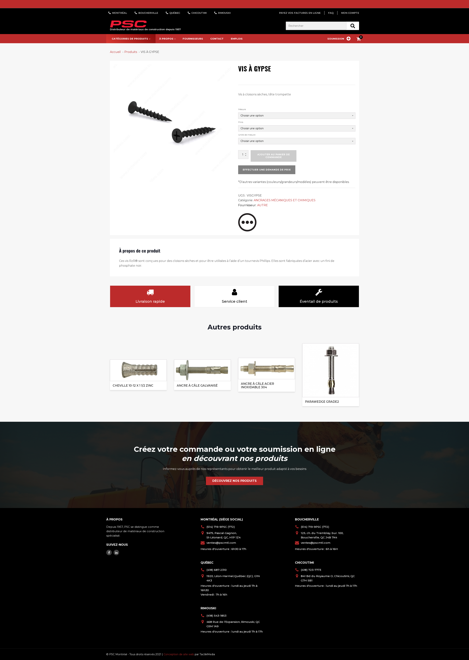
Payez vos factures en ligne (300, 12)
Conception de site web (179, 654)
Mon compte (350, 12)
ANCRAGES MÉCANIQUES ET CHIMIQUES (284, 200)
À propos (166, 38)
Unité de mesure (246, 134)
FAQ (331, 12)
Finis (240, 122)
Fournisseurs (193, 38)
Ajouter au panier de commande (273, 155)
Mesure (242, 109)
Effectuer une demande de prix (267, 169)
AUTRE (262, 205)
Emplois (237, 38)
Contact (217, 38)
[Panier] (359, 40)
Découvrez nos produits (234, 481)
